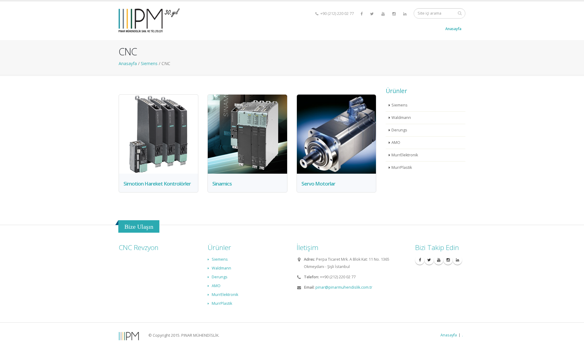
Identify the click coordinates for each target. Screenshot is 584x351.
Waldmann (401, 117)
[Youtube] (383, 13)
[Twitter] (372, 13)
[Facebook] (362, 13)
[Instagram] (394, 13)
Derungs (399, 130)
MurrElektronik (404, 155)
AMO (395, 142)
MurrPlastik (401, 167)
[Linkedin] (405, 13)
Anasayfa (453, 28)
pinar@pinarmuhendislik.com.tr (343, 287)
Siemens (399, 105)
